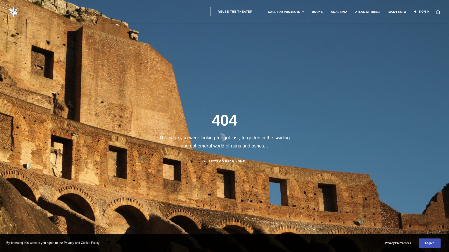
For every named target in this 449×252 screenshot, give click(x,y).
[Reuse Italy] (13, 11)
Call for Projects (284, 12)
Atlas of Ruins (367, 12)
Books (317, 12)
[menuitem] (235, 11)
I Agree (429, 243)
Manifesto (397, 12)
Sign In (424, 11)
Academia (339, 12)
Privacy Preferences (398, 243)
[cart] (438, 11)
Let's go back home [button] (227, 161)
